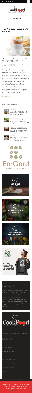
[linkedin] (4, 1)
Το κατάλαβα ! (15, 390)
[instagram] (12, 1)
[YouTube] (8, 339)
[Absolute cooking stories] (16, 12)
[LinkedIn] (9, 339)
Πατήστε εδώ (6, 333)
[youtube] (10, 1)
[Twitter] (5, 339)
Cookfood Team (13, 65)
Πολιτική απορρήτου (8, 367)
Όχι (20, 390)
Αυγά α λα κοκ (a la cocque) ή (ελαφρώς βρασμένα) (16, 59)
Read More (5, 96)
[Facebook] (6, 339)
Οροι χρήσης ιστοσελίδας (9, 364)
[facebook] (8, 1)
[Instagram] (11, 339)
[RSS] (3, 339)
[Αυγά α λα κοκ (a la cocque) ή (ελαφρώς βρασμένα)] (16, 46)
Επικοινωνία (5, 371)
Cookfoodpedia (21, 64)
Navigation (16, 19)
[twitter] (6, 1)
